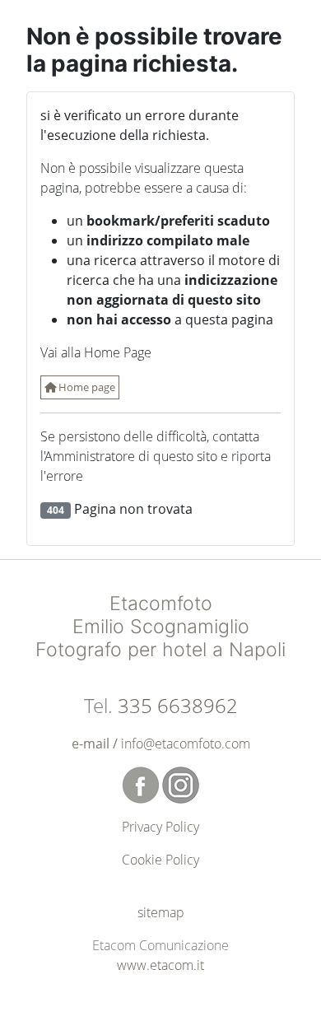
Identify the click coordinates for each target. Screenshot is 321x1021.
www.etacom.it (160, 965)
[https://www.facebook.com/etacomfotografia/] (142, 784)
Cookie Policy (160, 860)
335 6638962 (178, 705)
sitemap (160, 912)
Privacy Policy (160, 827)
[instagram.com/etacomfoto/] (180, 784)
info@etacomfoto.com (185, 743)
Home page (85, 387)
